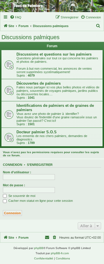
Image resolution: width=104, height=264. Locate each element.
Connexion (12, 164)
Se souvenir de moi (21, 195)
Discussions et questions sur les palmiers (54, 54)
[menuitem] (15, 17)
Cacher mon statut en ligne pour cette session (40, 200)
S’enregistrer (40, 164)
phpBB (38, 248)
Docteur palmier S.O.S (36, 132)
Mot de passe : (14, 185)
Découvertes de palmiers (38, 83)
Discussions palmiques (30, 37)
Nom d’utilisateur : (17, 172)
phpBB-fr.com (60, 253)
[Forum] (52, 6)
